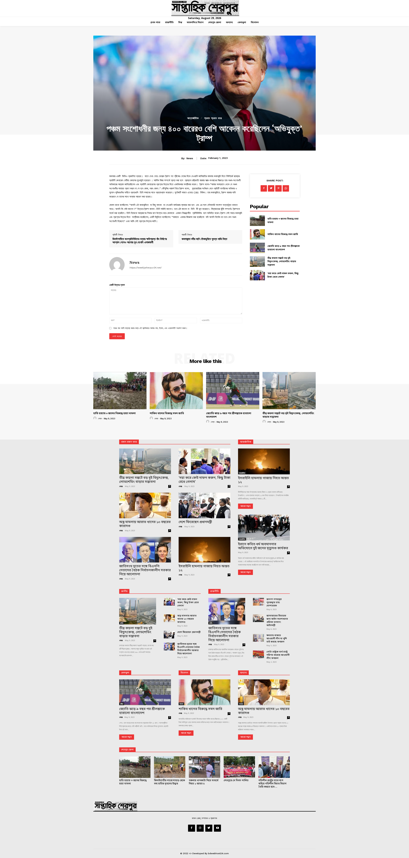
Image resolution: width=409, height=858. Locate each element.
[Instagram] (200, 828)
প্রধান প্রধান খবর (213, 118)
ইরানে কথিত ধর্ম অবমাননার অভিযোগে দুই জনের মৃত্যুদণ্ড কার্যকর (263, 546)
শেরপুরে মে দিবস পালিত (236, 780)
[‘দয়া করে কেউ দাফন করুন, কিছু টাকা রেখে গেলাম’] (257, 275)
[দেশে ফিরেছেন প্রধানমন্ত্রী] (204, 505)
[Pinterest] (278, 188)
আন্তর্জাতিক (193, 118)
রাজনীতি (214, 591)
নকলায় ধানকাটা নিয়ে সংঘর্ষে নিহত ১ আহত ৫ (203, 782)
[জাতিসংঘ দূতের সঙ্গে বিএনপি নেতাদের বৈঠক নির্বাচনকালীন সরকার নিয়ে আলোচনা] (145, 549)
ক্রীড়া (121, 704)
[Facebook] (264, 188)
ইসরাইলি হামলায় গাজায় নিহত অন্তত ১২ (204, 568)
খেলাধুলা (125, 672)
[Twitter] (271, 188)
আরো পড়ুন (245, 506)
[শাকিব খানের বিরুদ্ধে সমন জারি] (257, 234)
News (189, 158)
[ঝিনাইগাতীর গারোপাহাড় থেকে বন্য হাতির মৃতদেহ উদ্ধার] (169, 767)
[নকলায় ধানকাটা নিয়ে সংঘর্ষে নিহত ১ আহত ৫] (204, 767)
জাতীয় (124, 591)
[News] (117, 264)
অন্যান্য (243, 672)
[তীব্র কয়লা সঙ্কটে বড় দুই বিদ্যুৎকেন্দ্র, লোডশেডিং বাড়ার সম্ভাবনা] (257, 261)
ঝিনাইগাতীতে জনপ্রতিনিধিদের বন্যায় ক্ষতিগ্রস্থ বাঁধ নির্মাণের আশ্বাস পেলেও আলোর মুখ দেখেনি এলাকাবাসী (139, 240)
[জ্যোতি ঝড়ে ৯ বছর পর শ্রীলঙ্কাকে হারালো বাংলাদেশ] (257, 248)
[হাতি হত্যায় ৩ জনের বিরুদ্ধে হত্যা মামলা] (257, 220)
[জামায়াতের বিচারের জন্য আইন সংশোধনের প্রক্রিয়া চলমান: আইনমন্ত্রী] (258, 618)
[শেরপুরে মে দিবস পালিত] (239, 767)
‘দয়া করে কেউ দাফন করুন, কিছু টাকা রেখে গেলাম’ (204, 480)
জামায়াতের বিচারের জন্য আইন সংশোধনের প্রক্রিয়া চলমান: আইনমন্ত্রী (277, 620)
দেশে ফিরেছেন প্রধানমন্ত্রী (195, 522)
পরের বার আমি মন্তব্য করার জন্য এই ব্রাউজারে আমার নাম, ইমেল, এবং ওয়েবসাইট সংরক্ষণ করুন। (150, 328)
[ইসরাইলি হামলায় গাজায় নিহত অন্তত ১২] (204, 549)
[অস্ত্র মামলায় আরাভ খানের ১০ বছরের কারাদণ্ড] (145, 505)
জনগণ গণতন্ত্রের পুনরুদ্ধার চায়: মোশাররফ (274, 602)
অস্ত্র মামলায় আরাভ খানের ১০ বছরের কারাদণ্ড (145, 524)
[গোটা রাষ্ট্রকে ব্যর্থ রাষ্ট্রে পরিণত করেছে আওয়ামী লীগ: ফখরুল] (258, 654)
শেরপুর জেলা (127, 749)
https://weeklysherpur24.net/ (145, 267)
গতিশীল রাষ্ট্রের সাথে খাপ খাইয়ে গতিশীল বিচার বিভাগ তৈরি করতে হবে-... (272, 784)
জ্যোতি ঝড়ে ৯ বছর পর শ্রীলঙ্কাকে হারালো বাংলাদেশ (228, 415)
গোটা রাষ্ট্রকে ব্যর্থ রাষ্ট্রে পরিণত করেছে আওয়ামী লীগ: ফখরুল (277, 655)
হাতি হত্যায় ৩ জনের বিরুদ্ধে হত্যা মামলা (114, 413)
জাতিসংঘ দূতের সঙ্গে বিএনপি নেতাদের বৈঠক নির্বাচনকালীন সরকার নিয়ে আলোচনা (145, 570)
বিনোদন (184, 672)
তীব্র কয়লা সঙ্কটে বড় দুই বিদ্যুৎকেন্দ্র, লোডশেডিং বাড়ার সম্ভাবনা (281, 262)
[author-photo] (95, 418)
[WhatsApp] (286, 188)
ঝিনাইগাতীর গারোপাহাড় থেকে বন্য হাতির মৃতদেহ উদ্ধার (169, 782)
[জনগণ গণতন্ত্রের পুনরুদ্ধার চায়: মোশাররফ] (258, 602)
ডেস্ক (100, 418)
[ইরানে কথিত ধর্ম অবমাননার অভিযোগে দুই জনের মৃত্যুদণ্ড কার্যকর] (264, 527)
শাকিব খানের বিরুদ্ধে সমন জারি (282, 234)
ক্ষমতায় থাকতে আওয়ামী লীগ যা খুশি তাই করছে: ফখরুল (276, 638)
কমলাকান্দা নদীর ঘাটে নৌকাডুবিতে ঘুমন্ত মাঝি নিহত (204, 239)
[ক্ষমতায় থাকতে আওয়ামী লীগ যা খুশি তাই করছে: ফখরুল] (258, 638)
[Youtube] (217, 828)
